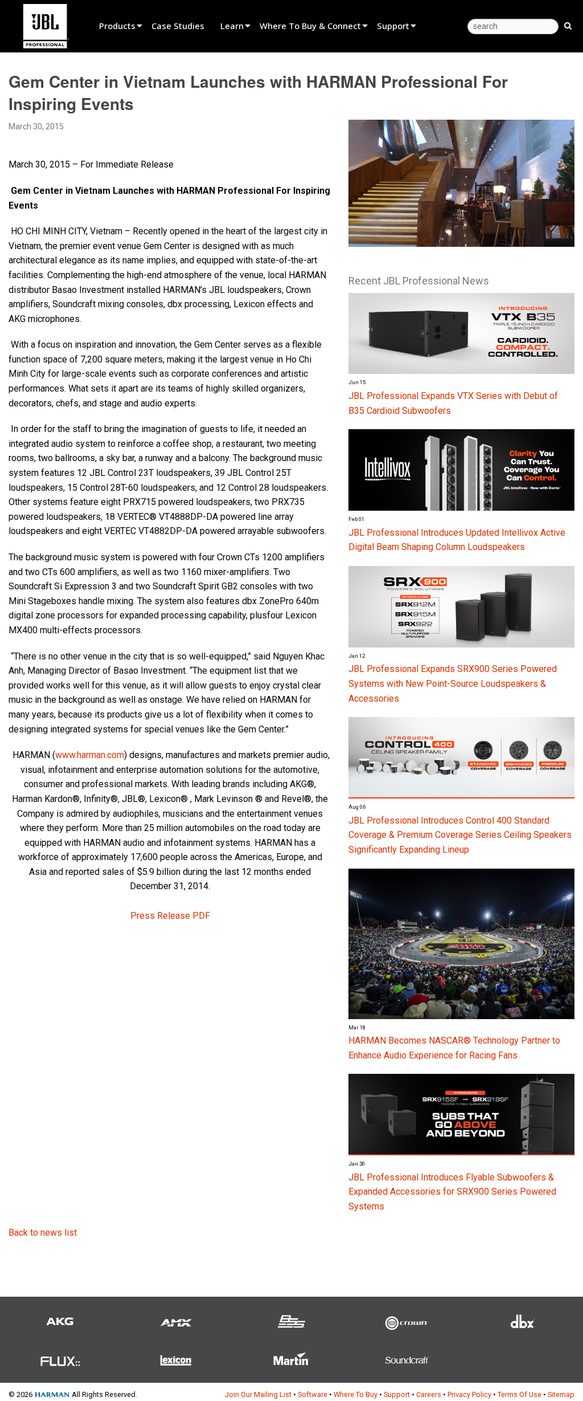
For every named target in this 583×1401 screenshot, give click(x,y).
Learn (232, 25)
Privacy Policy (469, 1394)
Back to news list (43, 1232)
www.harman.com (89, 755)
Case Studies (177, 25)
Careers (428, 1394)
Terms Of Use (519, 1394)
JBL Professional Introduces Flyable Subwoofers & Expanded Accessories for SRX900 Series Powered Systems (452, 1192)
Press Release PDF (170, 915)
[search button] (568, 25)
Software (312, 1394)
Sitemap (561, 1394)
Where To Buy (355, 1394)
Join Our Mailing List (258, 1394)
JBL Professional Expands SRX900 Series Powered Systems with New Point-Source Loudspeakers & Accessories (452, 683)
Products (117, 25)
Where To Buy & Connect (310, 25)
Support (393, 25)
